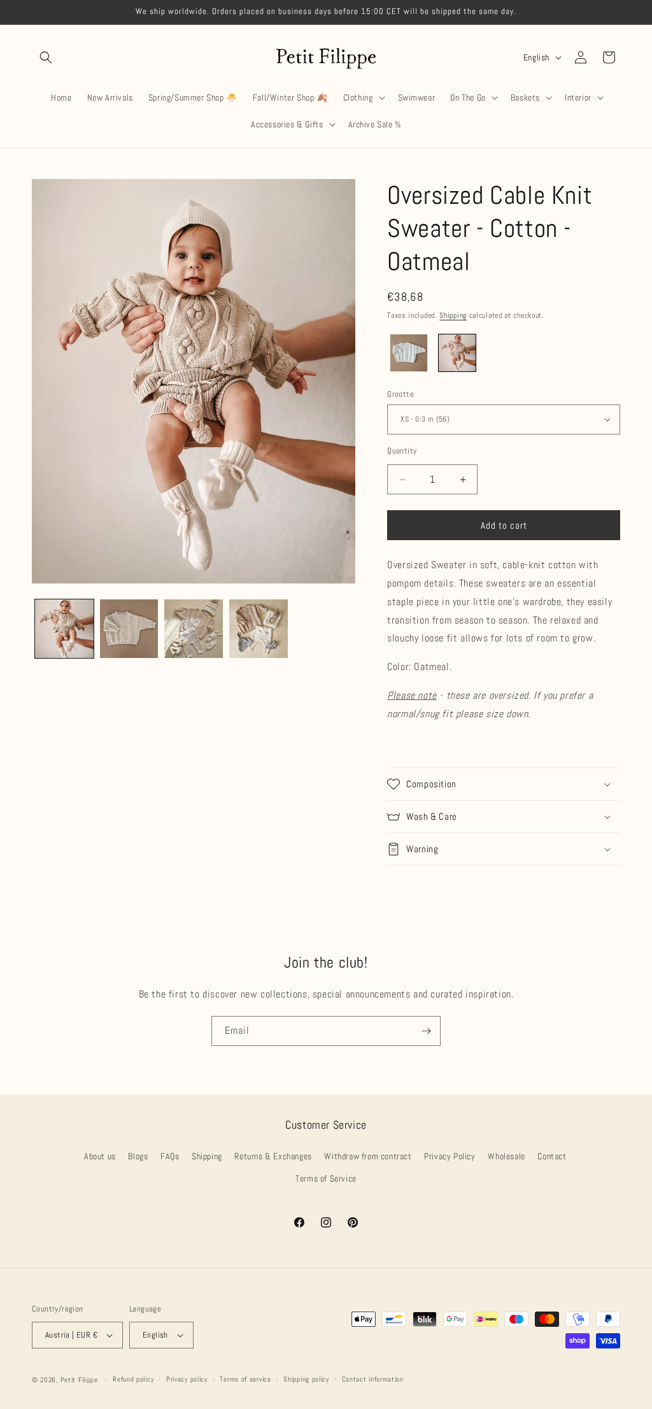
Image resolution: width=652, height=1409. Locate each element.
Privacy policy (187, 1379)
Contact (551, 1156)
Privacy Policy (449, 1156)
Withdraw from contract (367, 1156)
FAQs (169, 1156)
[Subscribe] (426, 1031)
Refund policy (133, 1379)
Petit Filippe (79, 1379)
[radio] (408, 353)
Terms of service (245, 1379)
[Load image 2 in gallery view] (129, 628)
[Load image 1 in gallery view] (64, 628)
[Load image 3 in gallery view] (193, 628)
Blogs (138, 1156)
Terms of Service (326, 1178)
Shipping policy (306, 1379)
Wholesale (506, 1156)
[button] (46, 57)
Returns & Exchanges (272, 1156)
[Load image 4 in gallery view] (258, 628)
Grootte (400, 394)
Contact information (373, 1379)
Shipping (453, 315)
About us (100, 1156)
